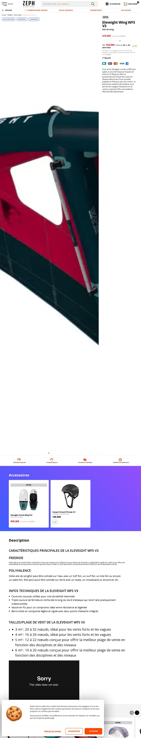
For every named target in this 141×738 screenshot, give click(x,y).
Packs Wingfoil (66, 10)
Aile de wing (17, 15)
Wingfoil (9, 15)
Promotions (96, 10)
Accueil (4, 15)
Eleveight (34, 19)
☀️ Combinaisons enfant (36, 10)
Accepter (93, 731)
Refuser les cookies (52, 731)
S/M (54, 522)
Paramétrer (74, 731)
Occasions (126, 10)
